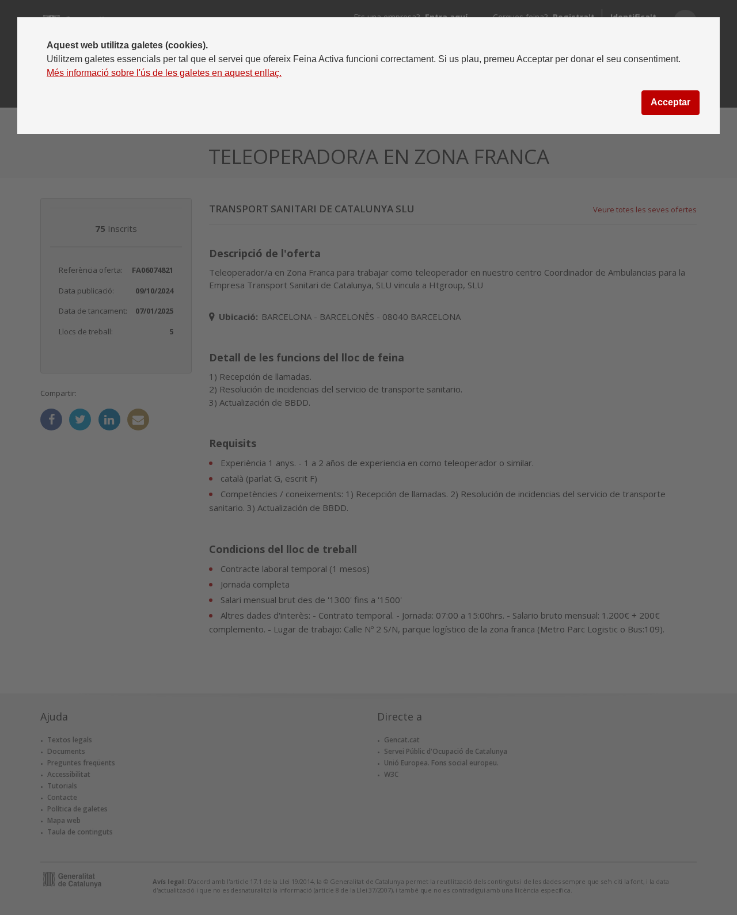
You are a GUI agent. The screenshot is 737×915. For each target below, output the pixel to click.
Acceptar (670, 102)
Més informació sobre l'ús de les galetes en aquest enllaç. (164, 73)
